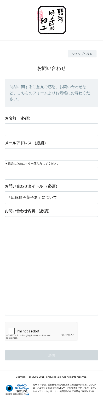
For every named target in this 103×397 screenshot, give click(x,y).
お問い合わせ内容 (20, 211)
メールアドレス (18, 143)
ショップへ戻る (82, 53)
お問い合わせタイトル (24, 186)
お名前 (10, 118)
